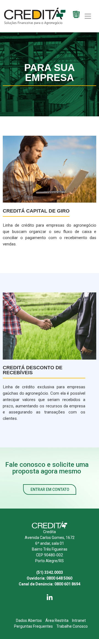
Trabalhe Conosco (72, 626)
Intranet (79, 620)
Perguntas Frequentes (33, 626)
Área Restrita (56, 620)
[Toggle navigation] (88, 16)
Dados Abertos (29, 620)
